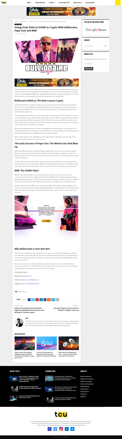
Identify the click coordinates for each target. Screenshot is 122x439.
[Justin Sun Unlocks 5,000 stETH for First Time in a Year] (14, 398)
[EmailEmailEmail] (72, 429)
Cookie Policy (84, 389)
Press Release (40, 2)
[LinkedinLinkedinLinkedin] (67, 429)
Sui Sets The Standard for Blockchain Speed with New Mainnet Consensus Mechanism (46, 354)
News (29, 2)
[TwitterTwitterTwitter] (55, 429)
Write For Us (77, 2)
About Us (83, 396)
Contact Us (83, 394)
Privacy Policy (84, 391)
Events (51, 2)
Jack (17, 33)
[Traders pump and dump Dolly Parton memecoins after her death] (14, 389)
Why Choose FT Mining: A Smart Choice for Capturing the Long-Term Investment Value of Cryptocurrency (29, 379)
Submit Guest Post (85, 376)
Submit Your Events (86, 381)
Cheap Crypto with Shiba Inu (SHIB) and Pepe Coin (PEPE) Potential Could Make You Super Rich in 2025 (24, 355)
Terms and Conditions (86, 384)
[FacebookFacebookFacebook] (50, 429)
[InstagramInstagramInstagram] (61, 429)
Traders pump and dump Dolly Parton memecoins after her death (30, 387)
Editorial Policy (84, 386)
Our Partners (89, 2)
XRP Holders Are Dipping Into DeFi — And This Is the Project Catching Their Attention (68, 354)
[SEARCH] (105, 46)
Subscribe (88, 68)
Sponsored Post (64, 2)
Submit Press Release (86, 379)
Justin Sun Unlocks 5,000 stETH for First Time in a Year (29, 396)
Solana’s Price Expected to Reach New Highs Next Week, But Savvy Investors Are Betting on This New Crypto (29, 310)
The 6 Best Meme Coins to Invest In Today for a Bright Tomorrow (66, 309)
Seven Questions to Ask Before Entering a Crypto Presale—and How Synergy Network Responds (65, 378)
